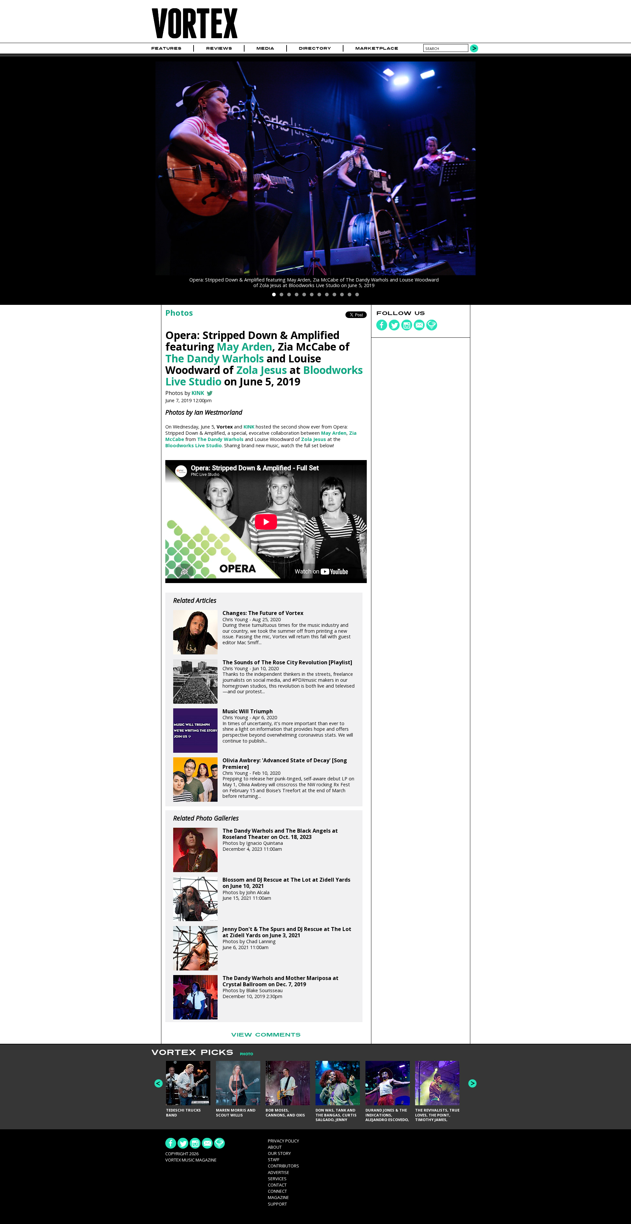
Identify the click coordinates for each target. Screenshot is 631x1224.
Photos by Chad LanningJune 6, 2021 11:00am (286, 938)
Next (472, 1083)
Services (277, 1179)
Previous (158, 1083)
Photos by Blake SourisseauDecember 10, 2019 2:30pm (280, 987)
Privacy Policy (283, 1141)
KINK (198, 393)
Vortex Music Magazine (191, 1160)
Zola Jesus (261, 370)
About (275, 1147)
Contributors (283, 1166)
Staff (273, 1160)
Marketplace (376, 48)
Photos (179, 312)
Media (265, 48)
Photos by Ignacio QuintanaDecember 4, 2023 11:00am (280, 840)
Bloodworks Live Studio (193, 445)
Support (277, 1204)
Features (166, 48)
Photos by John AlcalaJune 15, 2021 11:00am (286, 889)
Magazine (278, 1197)
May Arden (244, 346)
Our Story (279, 1153)
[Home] (194, 38)
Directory (315, 48)
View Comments (266, 1035)
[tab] (243, 1054)
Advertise (278, 1172)
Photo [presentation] (246, 1054)
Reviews (219, 48)
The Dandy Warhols (214, 358)
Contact (277, 1185)
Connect (277, 1191)
